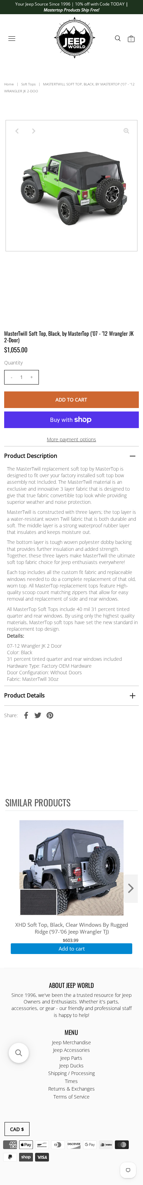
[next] (131, 888)
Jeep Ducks (71, 1065)
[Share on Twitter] (38, 715)
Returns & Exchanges (71, 1088)
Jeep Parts (71, 1058)
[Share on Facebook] (26, 715)
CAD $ (17, 1129)
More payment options (71, 439)
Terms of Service (71, 1096)
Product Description (30, 456)
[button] (19, 1053)
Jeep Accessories (71, 1050)
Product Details (24, 695)
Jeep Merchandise (71, 1042)
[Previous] (16, 131)
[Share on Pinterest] (49, 715)
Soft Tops (28, 84)
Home (9, 84)
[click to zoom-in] (126, 131)
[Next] (33, 131)
